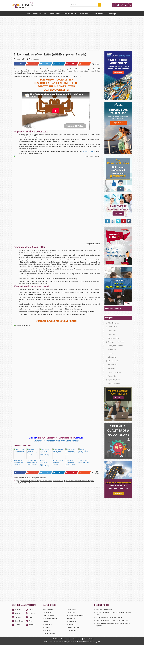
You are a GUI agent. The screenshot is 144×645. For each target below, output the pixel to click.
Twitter (31, 610)
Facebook (18, 610)
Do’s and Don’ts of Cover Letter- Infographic (57, 462)
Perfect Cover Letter (26, 483)
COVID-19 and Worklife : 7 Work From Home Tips (112, 621)
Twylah (17, 625)
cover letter (35, 481)
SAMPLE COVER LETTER (57, 89)
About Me (18, 617)
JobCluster (79, 437)
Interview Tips (112, 365)
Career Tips (112, 14)
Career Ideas (112, 331)
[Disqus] (56, 516)
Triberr (31, 621)
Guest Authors (97, 14)
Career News (112, 334)
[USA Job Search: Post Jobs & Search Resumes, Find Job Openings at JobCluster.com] (22, 5)
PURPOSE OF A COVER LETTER (56, 79)
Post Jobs (84, 14)
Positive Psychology (114, 372)
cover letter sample (59, 481)
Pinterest (32, 613)
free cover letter (85, 481)
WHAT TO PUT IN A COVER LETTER (56, 86)
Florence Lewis (34, 59)
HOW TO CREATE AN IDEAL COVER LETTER (56, 82)
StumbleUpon (19, 621)
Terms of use (77, 639)
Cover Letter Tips (28, 478)
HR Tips (110, 353)
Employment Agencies (115, 346)
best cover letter (26, 481)
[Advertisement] (72, 34)
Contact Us (54, 639)
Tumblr (31, 617)
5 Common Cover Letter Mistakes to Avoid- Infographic (32, 462)
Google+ (17, 613)
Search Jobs (55, 14)
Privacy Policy (89, 639)
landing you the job (89, 151)
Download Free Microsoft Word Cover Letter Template (56, 440)
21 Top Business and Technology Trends (109, 618)
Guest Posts (112, 349)
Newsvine (32, 625)
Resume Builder (70, 14)
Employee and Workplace (116, 342)
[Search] (99, 5)
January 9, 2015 (20, 59)
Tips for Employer (114, 380)
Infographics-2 (113, 361)
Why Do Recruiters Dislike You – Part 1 (83, 462)
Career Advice (112, 327)
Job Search (111, 368)
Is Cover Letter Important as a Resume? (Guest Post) (70, 463)
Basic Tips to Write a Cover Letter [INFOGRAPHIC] (44, 463)
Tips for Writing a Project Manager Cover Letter (18, 462)
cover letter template (73, 481)
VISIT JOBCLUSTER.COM (36, 14)
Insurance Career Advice (104, 610)
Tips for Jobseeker (40, 478)
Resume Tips (112, 376)
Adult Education (113, 323)
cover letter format (46, 481)
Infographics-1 (113, 357)
